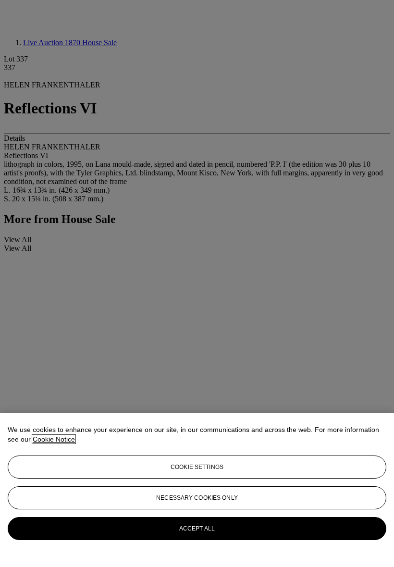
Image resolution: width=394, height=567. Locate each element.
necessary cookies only (197, 497)
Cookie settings (197, 467)
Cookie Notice (54, 439)
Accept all (197, 528)
